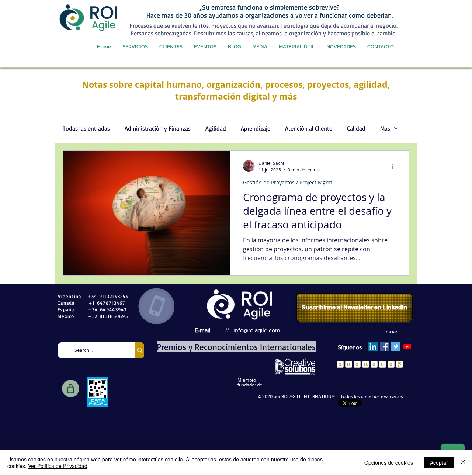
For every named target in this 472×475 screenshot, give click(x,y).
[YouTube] (407, 346)
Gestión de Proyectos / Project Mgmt (287, 182)
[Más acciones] (394, 166)
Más (385, 128)
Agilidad (215, 128)
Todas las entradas (86, 128)
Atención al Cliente (308, 128)
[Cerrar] (463, 462)
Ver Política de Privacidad (57, 465)
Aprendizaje (255, 128)
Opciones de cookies (388, 462)
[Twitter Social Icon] (395, 346)
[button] (135, 47)
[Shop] (70, 388)
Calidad (356, 128)
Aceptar (439, 462)
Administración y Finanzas (158, 128)
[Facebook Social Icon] (384, 346)
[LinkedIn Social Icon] (373, 346)
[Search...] (139, 350)
